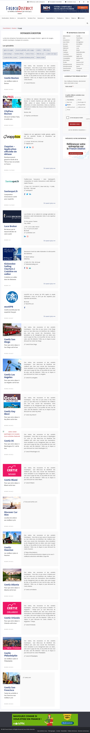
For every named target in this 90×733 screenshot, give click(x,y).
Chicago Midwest (58, 396)
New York (56, 394)
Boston (40, 396)
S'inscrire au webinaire (45, 371)
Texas (55, 399)
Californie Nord (27, 399)
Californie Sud (42, 399)
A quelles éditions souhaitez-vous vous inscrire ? (37, 391)
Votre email (25, 382)
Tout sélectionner (27, 394)
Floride (40, 394)
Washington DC (27, 396)
